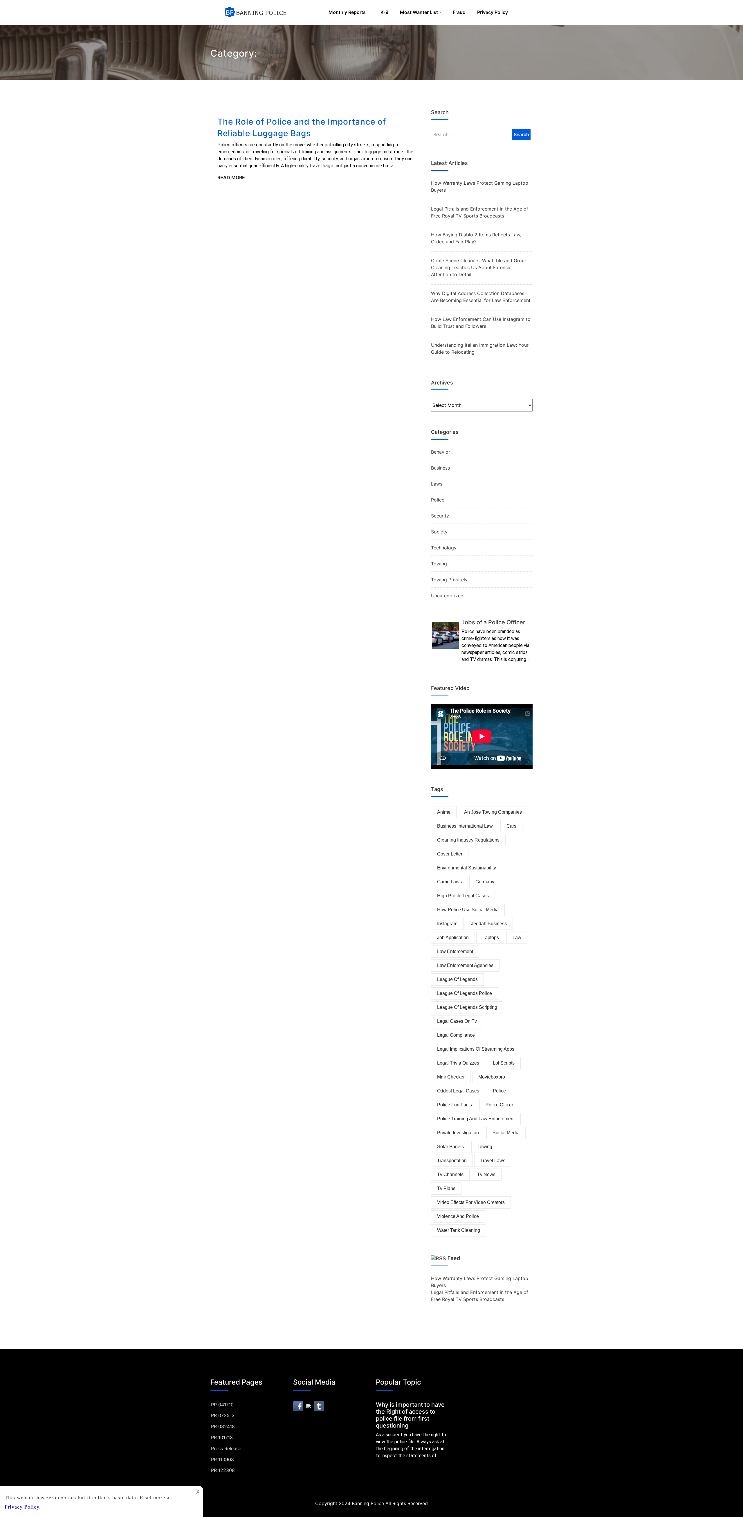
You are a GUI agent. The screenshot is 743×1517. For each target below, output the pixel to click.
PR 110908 (222, 1459)
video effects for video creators (471, 1202)
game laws (449, 881)
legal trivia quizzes (458, 1063)
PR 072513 (223, 1415)
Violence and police (458, 1216)
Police (437, 500)
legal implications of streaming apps (475, 1049)
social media (506, 1132)
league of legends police (464, 993)
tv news (486, 1174)
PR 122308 (223, 1470)
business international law (465, 826)
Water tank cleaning (458, 1230)
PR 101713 (222, 1437)
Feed (454, 1258)
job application (453, 937)
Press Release (226, 1448)
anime (443, 812)
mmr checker (451, 1076)
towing (484, 1146)
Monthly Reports (347, 12)
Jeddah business (489, 923)
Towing (439, 564)
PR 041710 (222, 1405)
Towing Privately (449, 580)
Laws (436, 484)
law (517, 937)
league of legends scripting (467, 1007)
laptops (490, 937)
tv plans (446, 1188)
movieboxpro (491, 1076)
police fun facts (454, 1104)
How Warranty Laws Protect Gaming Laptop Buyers (479, 186)
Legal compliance (456, 1035)
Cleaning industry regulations (468, 839)
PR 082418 (223, 1426)
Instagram (447, 923)
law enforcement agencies (465, 965)
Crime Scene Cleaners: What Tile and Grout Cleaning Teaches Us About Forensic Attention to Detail (478, 267)
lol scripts (504, 1063)
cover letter (449, 853)
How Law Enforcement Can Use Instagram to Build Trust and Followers (481, 322)
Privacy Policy (492, 12)
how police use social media (468, 909)
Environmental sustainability (466, 867)
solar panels (450, 1146)
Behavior (440, 452)
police (499, 1090)
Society (439, 532)
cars (511, 826)
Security (440, 516)
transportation (452, 1160)
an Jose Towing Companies (493, 812)
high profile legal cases (463, 895)
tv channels (450, 1174)
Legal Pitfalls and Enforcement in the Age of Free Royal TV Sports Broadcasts (479, 212)
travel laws (492, 1160)
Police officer (499, 1104)
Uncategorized (447, 595)
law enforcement (455, 951)
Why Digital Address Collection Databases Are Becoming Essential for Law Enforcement (481, 296)
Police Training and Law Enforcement (476, 1118)
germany (484, 881)
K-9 (384, 12)
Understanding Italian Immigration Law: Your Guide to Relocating (480, 348)
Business (440, 468)
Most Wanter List (419, 12)
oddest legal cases (458, 1090)
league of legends (457, 979)
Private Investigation (458, 1132)
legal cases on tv (457, 1021)
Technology (444, 548)
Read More (231, 177)
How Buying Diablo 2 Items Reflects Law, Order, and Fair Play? (476, 238)
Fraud (459, 12)
